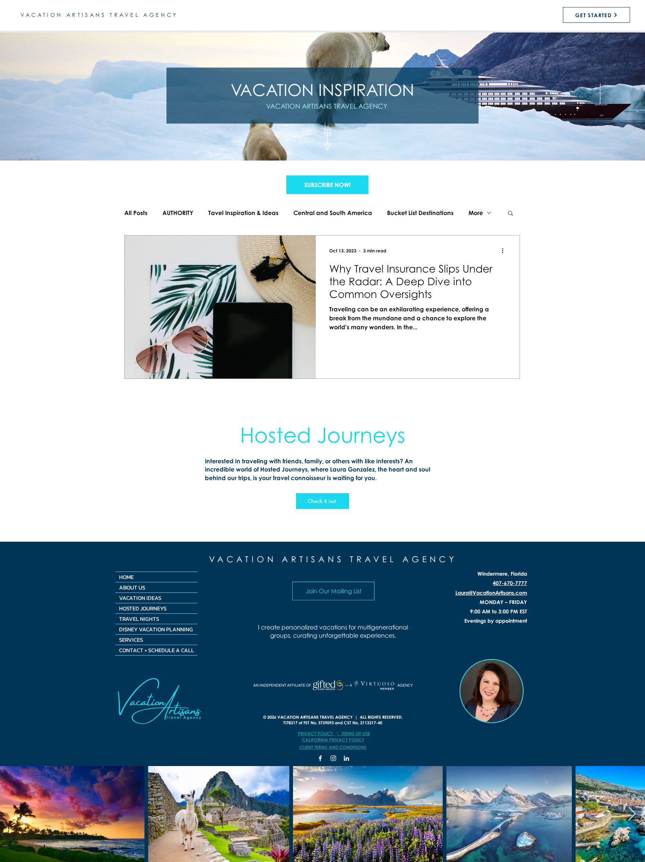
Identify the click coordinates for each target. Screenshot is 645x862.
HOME (126, 577)
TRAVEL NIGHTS (139, 618)
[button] (327, 184)
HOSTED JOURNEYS (142, 608)
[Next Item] (632, 814)
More (475, 213)
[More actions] (505, 250)
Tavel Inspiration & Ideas (243, 213)
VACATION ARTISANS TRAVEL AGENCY (333, 559)
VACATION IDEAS (140, 598)
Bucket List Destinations (420, 213)
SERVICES (131, 639)
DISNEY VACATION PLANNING (156, 629)
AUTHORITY (177, 213)
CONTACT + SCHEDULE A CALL (156, 650)
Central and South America (332, 213)
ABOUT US (132, 587)
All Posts (135, 213)
